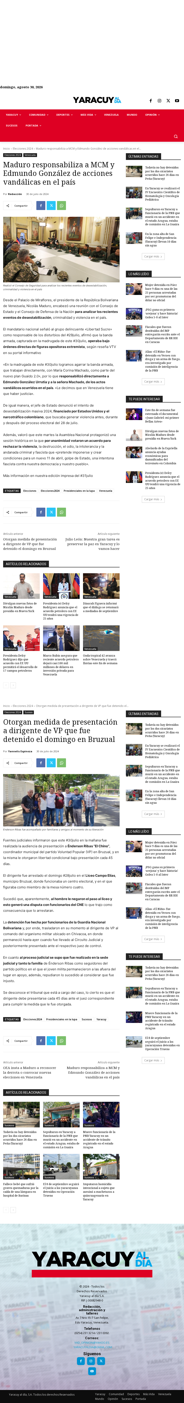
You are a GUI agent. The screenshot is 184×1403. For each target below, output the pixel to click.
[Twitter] (168, 101)
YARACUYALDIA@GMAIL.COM (93, 1347)
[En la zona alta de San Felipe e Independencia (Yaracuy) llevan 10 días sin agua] (134, 238)
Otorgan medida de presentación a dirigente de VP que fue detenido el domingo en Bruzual (30, 544)
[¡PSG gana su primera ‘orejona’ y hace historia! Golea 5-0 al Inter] (134, 314)
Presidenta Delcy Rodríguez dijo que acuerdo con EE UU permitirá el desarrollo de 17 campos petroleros (20, 663)
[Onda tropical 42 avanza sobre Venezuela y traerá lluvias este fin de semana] (101, 638)
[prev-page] (6, 685)
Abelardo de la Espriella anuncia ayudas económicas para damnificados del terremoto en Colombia (161, 455)
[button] (175, 136)
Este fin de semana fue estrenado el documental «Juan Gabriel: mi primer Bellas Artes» (162, 415)
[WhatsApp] (61, 205)
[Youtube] (177, 101)
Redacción (15, 194)
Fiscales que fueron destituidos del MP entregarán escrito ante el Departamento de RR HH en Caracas (162, 334)
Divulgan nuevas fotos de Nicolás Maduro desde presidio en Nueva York (20, 607)
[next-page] (13, 685)
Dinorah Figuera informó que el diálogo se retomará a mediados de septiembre (100, 607)
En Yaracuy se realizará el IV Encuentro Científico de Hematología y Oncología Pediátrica (162, 193)
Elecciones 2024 (23, 148)
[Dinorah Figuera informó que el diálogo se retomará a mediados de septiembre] (101, 586)
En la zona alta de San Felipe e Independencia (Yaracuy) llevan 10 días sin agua (160, 239)
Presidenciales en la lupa (79, 490)
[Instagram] (159, 101)
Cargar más (151, 256)
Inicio (6, 148)
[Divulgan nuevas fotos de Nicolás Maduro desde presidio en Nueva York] (21, 586)
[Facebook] (150, 101)
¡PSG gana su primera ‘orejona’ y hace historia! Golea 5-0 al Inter (161, 313)
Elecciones (29, 490)
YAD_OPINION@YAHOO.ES (92, 1343)
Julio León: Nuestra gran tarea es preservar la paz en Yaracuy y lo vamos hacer (93, 544)
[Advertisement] (92, 31)
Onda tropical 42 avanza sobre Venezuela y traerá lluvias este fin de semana (100, 659)
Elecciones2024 (50, 490)
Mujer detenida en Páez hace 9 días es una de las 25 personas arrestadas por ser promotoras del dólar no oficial (161, 292)
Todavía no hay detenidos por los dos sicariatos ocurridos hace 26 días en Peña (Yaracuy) (162, 173)
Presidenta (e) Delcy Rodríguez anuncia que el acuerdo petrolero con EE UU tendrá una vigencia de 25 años (60, 611)
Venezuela (30, 155)
